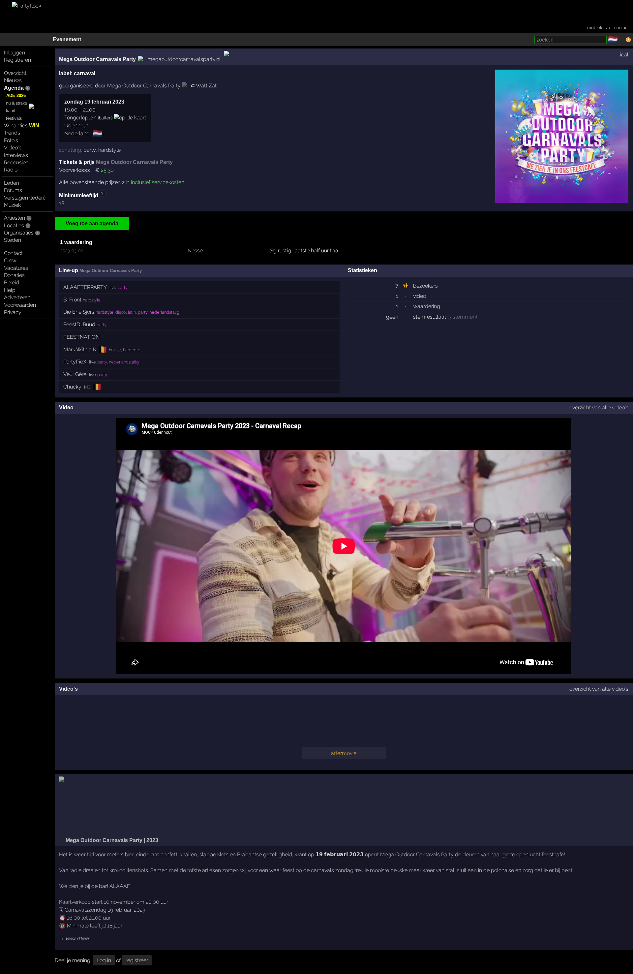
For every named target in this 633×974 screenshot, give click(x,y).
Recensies (16, 162)
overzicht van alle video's (598, 407)
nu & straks (16, 103)
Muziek (12, 205)
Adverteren (17, 297)
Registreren (17, 60)
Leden (11, 183)
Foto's (11, 140)
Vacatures (16, 268)
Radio (10, 170)
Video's (12, 147)
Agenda (14, 88)
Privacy (12, 312)
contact (621, 27)
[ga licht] (621, 40)
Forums (13, 190)
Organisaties (19, 233)
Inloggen (14, 52)
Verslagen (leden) (24, 198)
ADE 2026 (16, 95)
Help (9, 290)
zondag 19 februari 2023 (94, 102)
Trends (12, 133)
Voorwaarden (20, 305)
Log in (104, 960)
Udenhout (76, 125)
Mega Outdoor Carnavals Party (97, 59)
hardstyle (109, 150)
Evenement (67, 39)
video (419, 296)
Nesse (195, 250)
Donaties (14, 275)
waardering (426, 306)
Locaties (14, 225)
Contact (13, 253)
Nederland (77, 133)
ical (624, 54)
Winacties (21, 125)
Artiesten (14, 218)
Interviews (16, 155)
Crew (10, 260)
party (89, 150)
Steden (12, 240)
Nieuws (13, 80)
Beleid (11, 282)
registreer (137, 960)
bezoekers (425, 286)
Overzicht (15, 73)
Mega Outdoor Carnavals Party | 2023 (111, 840)
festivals (14, 118)
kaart (10, 110)
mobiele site (599, 27)
